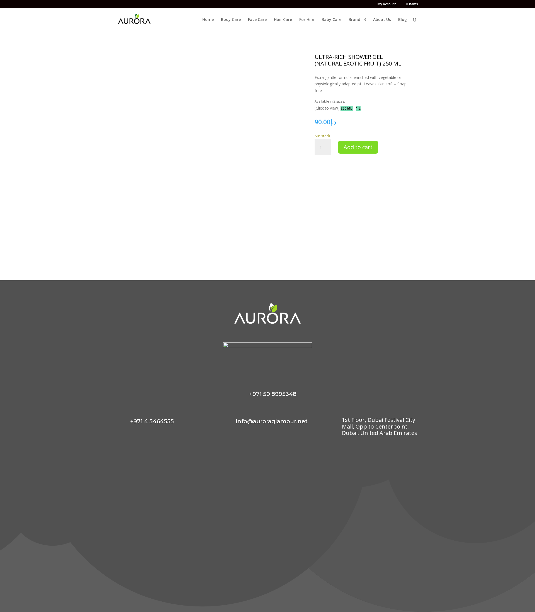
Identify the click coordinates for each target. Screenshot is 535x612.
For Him (306, 20)
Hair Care (283, 20)
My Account (387, 4)
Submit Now (358, 581)
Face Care (257, 20)
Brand (354, 20)
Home (208, 20)
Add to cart (358, 147)
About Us (382, 20)
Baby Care (331, 20)
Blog (402, 20)
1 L (358, 108)
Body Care (231, 20)
